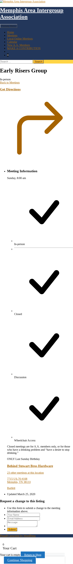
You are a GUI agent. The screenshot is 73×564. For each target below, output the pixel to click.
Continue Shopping (19, 560)
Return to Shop (32, 554)
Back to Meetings (10, 82)
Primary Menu (8, 26)
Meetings (12, 35)
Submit (12, 529)
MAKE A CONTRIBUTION (24, 48)
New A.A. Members (18, 45)
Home (10, 32)
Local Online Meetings (20, 38)
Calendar (12, 41)
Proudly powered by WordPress (18, 535)
